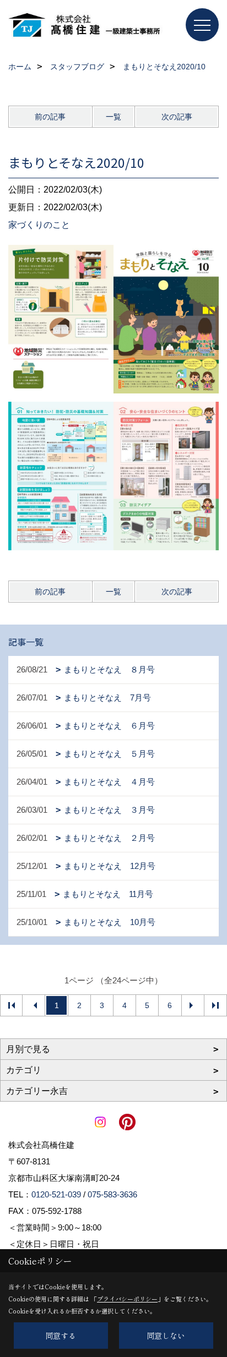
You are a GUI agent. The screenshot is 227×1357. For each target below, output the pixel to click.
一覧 (113, 116)
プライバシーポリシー (127, 1298)
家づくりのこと (39, 224)
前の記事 (50, 116)
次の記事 (176, 116)
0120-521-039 (56, 1194)
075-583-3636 (112, 1194)
